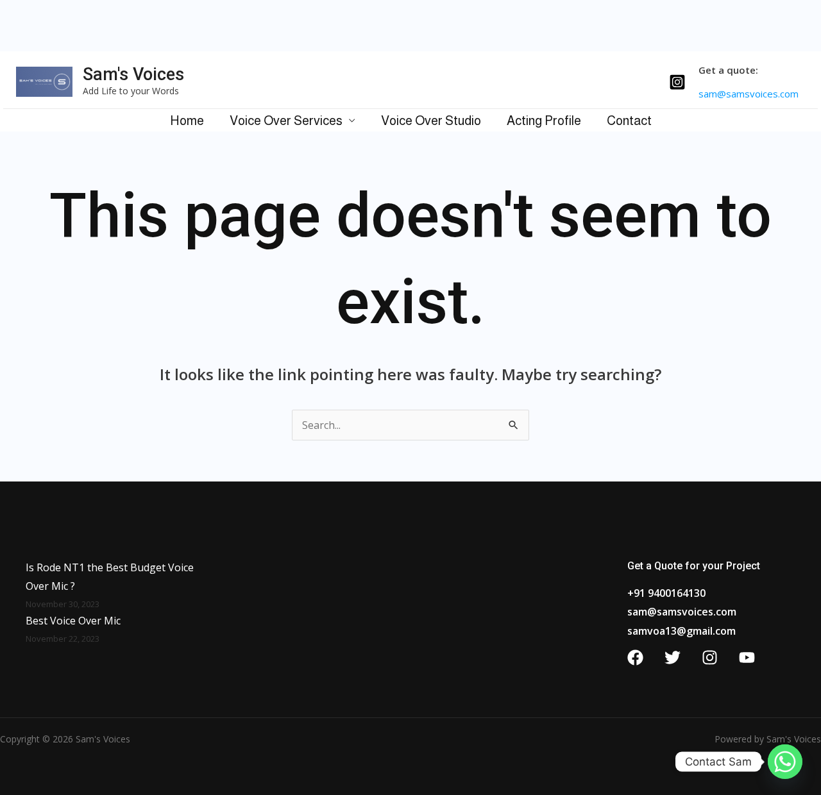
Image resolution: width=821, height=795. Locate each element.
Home (187, 120)
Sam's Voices (133, 74)
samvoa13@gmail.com (681, 631)
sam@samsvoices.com (681, 612)
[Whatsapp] (785, 761)
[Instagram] (677, 82)
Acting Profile (544, 120)
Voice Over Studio (431, 120)
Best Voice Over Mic (73, 621)
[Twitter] (672, 657)
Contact (629, 120)
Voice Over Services (286, 120)
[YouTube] (747, 657)
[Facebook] (635, 657)
